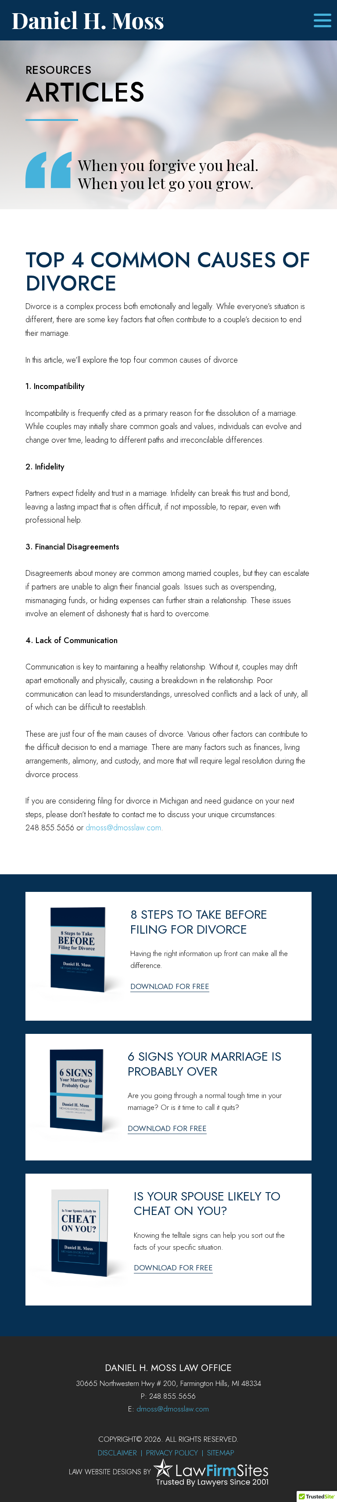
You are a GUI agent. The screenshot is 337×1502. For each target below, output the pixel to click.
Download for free (169, 986)
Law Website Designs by (110, 1472)
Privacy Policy (172, 1452)
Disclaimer (117, 1452)
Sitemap (220, 1452)
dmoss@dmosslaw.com (123, 827)
